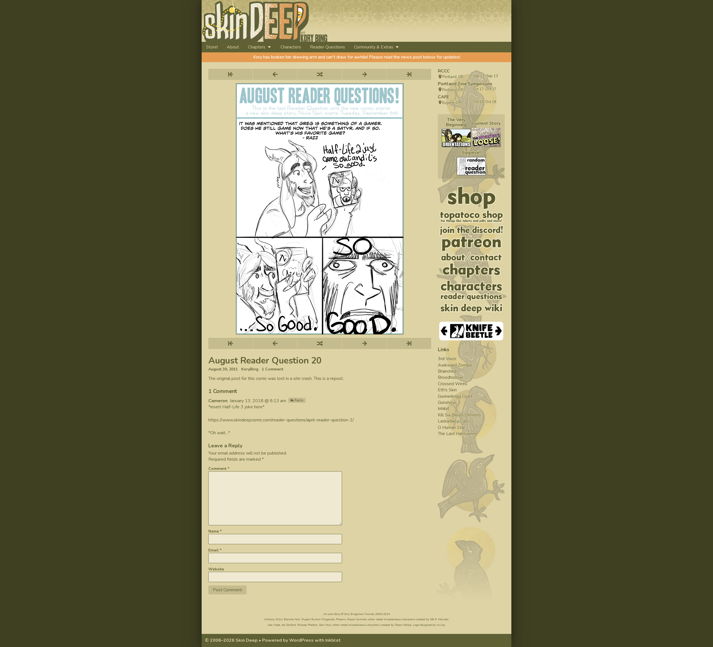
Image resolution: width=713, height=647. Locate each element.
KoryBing (249, 369)
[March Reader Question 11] (471, 166)
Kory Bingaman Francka (359, 614)
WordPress (301, 640)
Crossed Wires (452, 384)
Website (216, 569)
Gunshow (447, 402)
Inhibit (443, 409)
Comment (218, 468)
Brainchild (447, 371)
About (233, 47)
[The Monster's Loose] (486, 137)
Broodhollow (450, 377)
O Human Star (451, 427)
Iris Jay (440, 625)
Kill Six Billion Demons (459, 415)
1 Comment (272, 369)
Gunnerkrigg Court (455, 396)
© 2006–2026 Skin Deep (231, 640)
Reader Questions (327, 47)
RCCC (444, 71)
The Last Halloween (457, 434)
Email (214, 550)
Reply (298, 400)
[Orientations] (456, 138)
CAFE (443, 97)
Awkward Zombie (455, 365)
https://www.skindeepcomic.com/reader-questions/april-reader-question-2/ (281, 420)
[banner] (315, 21)
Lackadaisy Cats (453, 421)
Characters (290, 47)
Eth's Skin (447, 390)
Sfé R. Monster (439, 619)
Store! (212, 47)
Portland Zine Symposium (465, 84)
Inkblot (333, 640)
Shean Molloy (403, 625)
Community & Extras (373, 47)
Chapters (256, 47)
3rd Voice (447, 359)
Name (215, 531)
